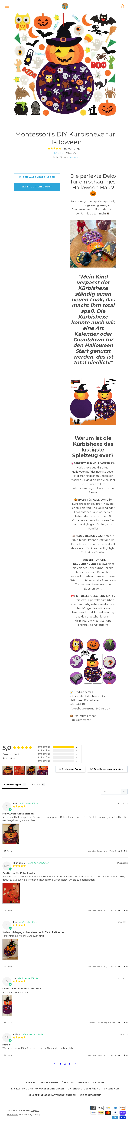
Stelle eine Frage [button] (71, 769)
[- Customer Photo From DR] (42, 770)
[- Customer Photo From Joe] (8, 770)
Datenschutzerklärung (84, 1089)
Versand (74, 157)
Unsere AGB (111, 1089)
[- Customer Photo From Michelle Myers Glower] (19, 770)
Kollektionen (48, 1082)
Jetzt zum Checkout (37, 187)
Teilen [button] (9, 851)
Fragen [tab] (36, 784)
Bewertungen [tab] (12, 784)
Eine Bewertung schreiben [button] (109, 769)
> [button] (75, 1063)
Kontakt (83, 1082)
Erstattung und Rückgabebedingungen (37, 1089)
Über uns (68, 1082)
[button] (120, 851)
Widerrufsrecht (91, 1095)
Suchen (31, 1082)
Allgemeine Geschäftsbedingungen (52, 1095)
